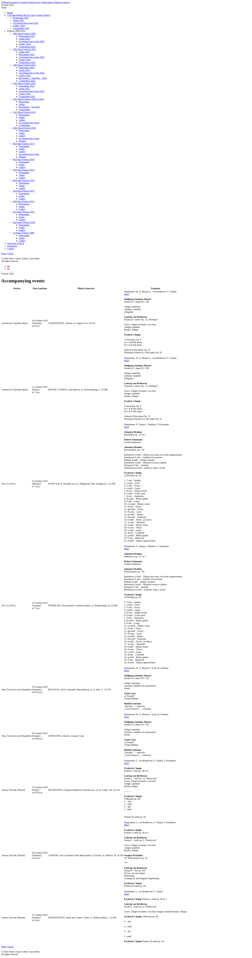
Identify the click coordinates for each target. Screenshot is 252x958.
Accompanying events (29, 122)
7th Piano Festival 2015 (24, 170)
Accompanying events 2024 (31, 41)
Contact (10, 248)
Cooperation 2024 (27, 46)
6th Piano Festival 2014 (24, 180)
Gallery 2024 (25, 44)
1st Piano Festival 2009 (23, 233)
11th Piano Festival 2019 (24, 112)
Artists (22, 104)
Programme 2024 (27, 36)
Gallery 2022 (25, 75)
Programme (24, 102)
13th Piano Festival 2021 (24, 83)
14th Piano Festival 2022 (24, 65)
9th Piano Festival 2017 (24, 143)
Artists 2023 (24, 52)
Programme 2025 (21, 18)
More (126, 294)
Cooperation (24, 109)
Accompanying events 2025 (26, 23)
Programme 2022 (27, 67)
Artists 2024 (24, 39)
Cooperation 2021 (27, 96)
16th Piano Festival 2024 (24, 33)
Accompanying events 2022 (31, 73)
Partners (22, 141)
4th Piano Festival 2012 (24, 201)
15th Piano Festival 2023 (24, 49)
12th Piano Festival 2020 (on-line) (28, 99)
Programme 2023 (27, 54)
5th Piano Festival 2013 (24, 191)
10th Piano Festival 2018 (24, 128)
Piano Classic (7, 253)
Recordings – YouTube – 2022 (33, 78)
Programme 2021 (27, 86)
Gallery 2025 (19, 25)
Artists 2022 (24, 70)
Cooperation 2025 (21, 28)
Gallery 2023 (25, 60)
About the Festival (15, 243)
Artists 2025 (18, 20)
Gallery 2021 (25, 94)
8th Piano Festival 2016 (24, 159)
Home (10, 12)
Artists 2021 (24, 88)
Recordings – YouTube (29, 107)
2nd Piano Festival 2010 (24, 222)
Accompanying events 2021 (31, 91)
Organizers (12, 246)
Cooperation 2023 (27, 62)
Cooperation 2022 (27, 81)
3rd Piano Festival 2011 (24, 212)
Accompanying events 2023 (31, 57)
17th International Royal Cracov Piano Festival (28, 15)
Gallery (22, 120)
